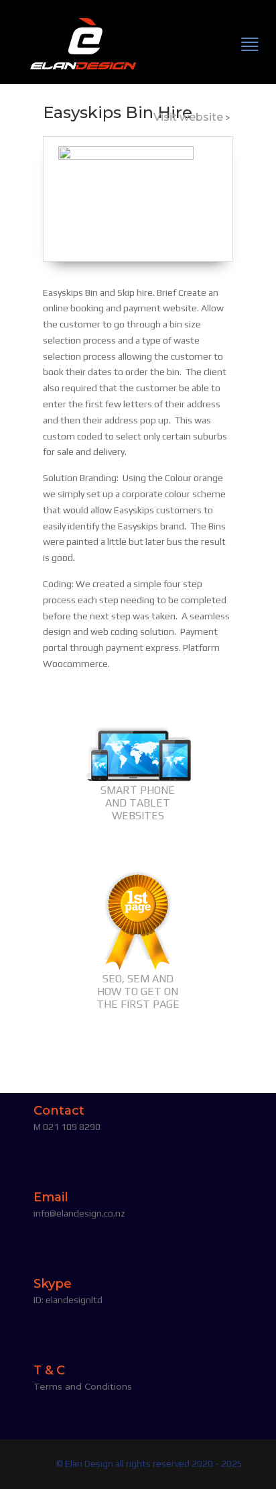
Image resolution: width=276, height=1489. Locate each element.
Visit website (188, 117)
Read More (137, 842)
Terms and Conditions (82, 1386)
